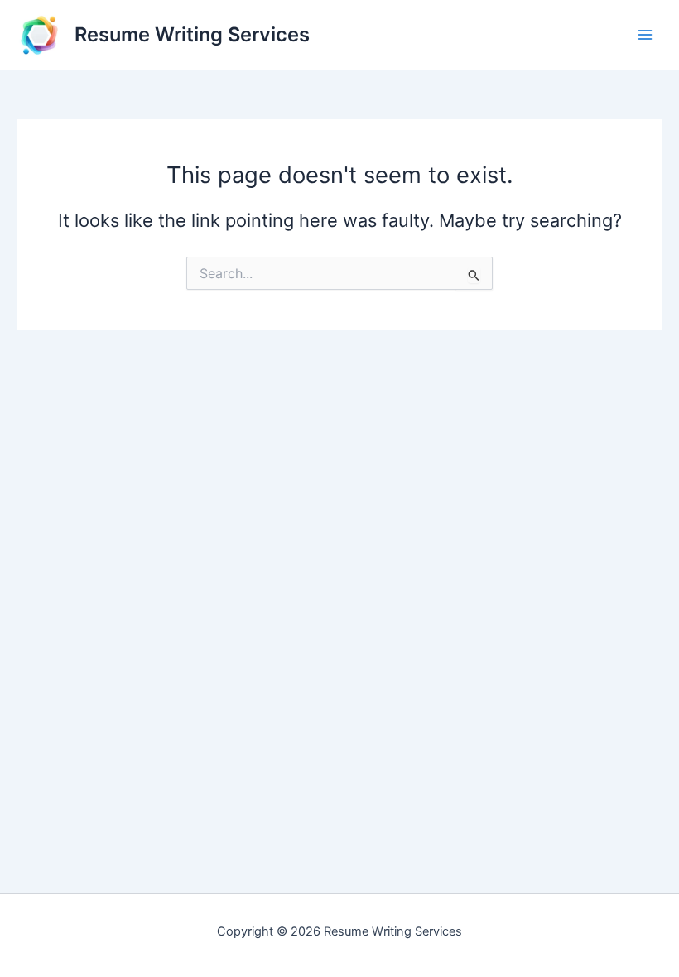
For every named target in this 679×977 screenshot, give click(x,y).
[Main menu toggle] (645, 34)
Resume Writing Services (192, 34)
